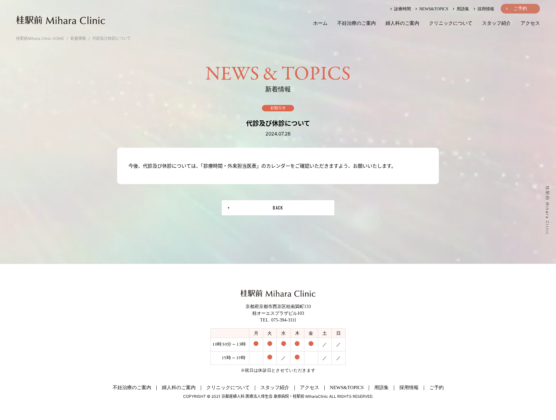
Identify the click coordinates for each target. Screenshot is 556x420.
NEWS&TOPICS (433, 8)
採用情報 (485, 8)
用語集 (462, 8)
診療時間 (402, 8)
